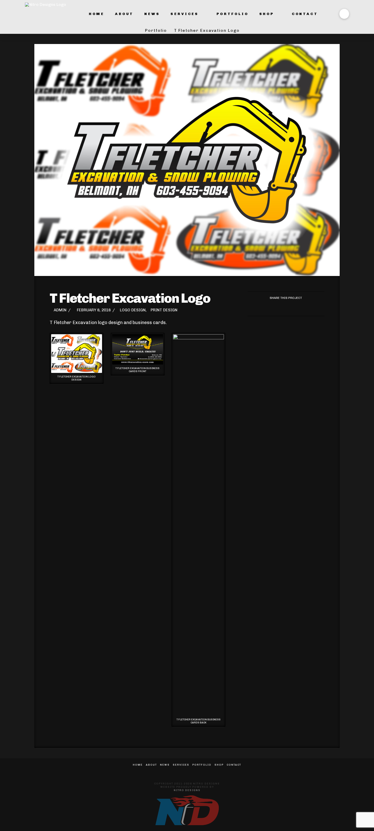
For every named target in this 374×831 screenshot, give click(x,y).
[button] (344, 14)
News (165, 764)
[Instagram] (193, 772)
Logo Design (133, 310)
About (151, 764)
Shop (219, 764)
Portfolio (201, 764)
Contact (234, 764)
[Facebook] (181, 772)
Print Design (164, 310)
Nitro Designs (187, 790)
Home (138, 764)
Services (181, 764)
